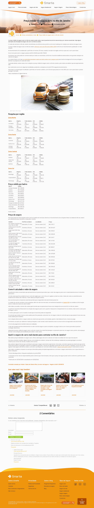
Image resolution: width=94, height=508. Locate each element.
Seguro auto (63, 483)
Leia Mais (12, 395)
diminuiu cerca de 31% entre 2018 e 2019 (45, 46)
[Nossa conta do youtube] (80, 484)
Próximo (81, 405)
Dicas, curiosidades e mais (29, 35)
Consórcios (83, 7)
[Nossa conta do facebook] (75, 484)
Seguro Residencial (46, 7)
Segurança (31, 486)
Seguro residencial (64, 491)
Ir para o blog (81, 3)
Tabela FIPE (66, 302)
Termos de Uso (32, 488)
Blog (45, 488)
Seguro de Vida (34, 7)
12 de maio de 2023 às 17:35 (17, 441)
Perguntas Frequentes (50, 483)
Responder (13, 447)
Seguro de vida (63, 488)
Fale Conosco (11, 491)
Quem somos (11, 483)
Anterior (12, 405)
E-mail (10, 434)
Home (17, 35)
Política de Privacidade (34, 483)
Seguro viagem (63, 493)
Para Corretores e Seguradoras (16, 488)
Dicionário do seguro (49, 486)
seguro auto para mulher (64, 347)
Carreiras (10, 486)
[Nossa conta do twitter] (85, 484)
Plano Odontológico (71, 7)
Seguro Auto (11, 7)
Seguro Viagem (58, 7)
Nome (10, 432)
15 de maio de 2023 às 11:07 (20, 451)
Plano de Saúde (22, 7)
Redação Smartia (35, 24)
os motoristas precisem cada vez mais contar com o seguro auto (40, 59)
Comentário (11, 430)
